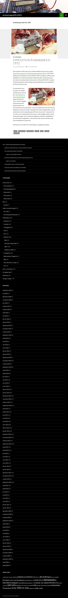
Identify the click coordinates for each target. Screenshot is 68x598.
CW (5, 230)
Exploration (7, 192)
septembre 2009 (7, 559)
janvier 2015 (6, 354)
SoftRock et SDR (8, 250)
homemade (28, 580)
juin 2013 (5, 415)
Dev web (6, 211)
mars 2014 (5, 386)
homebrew (20, 580)
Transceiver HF (8, 588)
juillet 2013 (6, 412)
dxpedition (22, 131)
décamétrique (45, 577)
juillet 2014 (6, 373)
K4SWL (36, 580)
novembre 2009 (7, 552)
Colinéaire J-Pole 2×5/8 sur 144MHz (14, 164)
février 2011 (6, 504)
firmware (6, 580)
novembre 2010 (7, 514)
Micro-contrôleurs (8, 269)
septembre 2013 (7, 405)
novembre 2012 (7, 437)
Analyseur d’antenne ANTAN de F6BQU (15, 171)
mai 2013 (5, 418)
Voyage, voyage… (7, 278)
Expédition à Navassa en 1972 (31, 61)
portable (60, 583)
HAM (15, 580)
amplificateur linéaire (7, 577)
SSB (34, 585)
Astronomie (6, 182)
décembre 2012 (7, 434)
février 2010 (6, 543)
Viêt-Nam (5, 275)
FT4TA (37, 131)
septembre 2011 (7, 482)
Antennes (6, 221)
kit (55, 580)
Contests (6, 224)
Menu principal (66, 15)
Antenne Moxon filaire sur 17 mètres (15, 167)
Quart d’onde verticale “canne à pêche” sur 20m (18, 148)
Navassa (17, 133)
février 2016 (6, 319)
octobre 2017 (6, 306)
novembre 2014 (7, 360)
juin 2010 (5, 530)
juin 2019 (5, 303)
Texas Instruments (46, 585)
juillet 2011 (6, 488)
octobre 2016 (6, 309)
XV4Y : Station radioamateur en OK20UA (14, 144)
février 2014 (6, 389)
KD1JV (41, 580)
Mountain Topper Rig (10, 243)
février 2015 (6, 351)
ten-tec (38, 585)
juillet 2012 (6, 450)
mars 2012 (5, 463)
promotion (5, 585)
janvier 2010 (6, 546)
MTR (56, 583)
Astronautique (8, 186)
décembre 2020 (7, 296)
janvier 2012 (6, 469)
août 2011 (5, 485)
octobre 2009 (6, 556)
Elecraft (53, 577)
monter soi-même (41, 583)
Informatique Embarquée (10, 214)
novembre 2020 (7, 300)
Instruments (7, 195)
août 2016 (5, 312)
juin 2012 (5, 453)
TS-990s (25, 588)
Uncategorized (7, 272)
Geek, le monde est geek (9, 208)
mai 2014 (5, 380)
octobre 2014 (6, 364)
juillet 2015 (6, 338)
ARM (25, 577)
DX (14, 57)
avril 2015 (5, 344)
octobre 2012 (6, 440)
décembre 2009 (7, 549)
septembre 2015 (7, 335)
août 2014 (5, 370)
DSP (37, 577)
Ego (4, 202)
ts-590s (18, 588)
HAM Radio (18, 57)
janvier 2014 (6, 392)
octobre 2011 (6, 479)
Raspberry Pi (19, 585)
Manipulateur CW (30, 583)
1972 (16, 131)
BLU (31, 577)
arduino (20, 577)
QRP (5, 246)
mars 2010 (5, 540)
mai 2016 (5, 316)
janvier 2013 (6, 431)
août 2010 (5, 524)
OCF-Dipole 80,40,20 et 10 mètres (13, 151)
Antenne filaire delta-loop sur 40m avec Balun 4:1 (18, 157)
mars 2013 (5, 424)
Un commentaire (32, 66)
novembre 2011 (7, 476)
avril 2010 (5, 536)
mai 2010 (5, 533)
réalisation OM (27, 585)
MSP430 (52, 583)
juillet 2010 (6, 527)
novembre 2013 (7, 399)
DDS (34, 577)
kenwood (49, 579)
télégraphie (32, 588)
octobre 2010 (6, 517)
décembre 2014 (7, 357)
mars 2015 (5, 348)
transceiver (55, 585)
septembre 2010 (7, 520)
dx (38, 577)
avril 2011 (5, 498)
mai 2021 (5, 293)
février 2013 (6, 428)
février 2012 (6, 466)
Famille (6, 205)
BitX (5, 240)
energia (57, 577)
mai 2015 (5, 341)
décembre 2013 (7, 396)
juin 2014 (5, 376)
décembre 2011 (7, 472)
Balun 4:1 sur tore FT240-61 (13, 154)
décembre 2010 (7, 511)
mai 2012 (5, 456)
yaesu (41, 588)
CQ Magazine (7, 227)
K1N (42, 131)
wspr (37, 588)
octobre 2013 (6, 402)
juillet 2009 (6, 565)
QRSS (14, 585)
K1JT (32, 580)
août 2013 (5, 408)
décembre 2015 (7, 325)
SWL (5, 259)
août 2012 (5, 447)
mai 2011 (5, 495)
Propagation (7, 253)
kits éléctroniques (10, 582)
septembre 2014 (7, 367)
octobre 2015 (6, 332)
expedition (30, 131)
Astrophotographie (9, 189)
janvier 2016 (6, 322)
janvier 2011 (6, 508)
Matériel (6, 237)
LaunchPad (21, 583)
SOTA (31, 585)
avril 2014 (5, 383)
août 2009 (5, 562)
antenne (15, 577)
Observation (7, 198)
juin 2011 (5, 492)
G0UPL (12, 580)
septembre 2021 (7, 290)
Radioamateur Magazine (10, 256)
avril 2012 (5, 460)
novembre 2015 (7, 328)
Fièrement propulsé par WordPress (11, 595)
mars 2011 (5, 501)
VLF (5, 266)
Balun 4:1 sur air (11, 161)
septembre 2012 (7, 444)
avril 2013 (5, 421)
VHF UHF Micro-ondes (10, 262)
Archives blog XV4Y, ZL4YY (12, 15)
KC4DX (47, 131)
